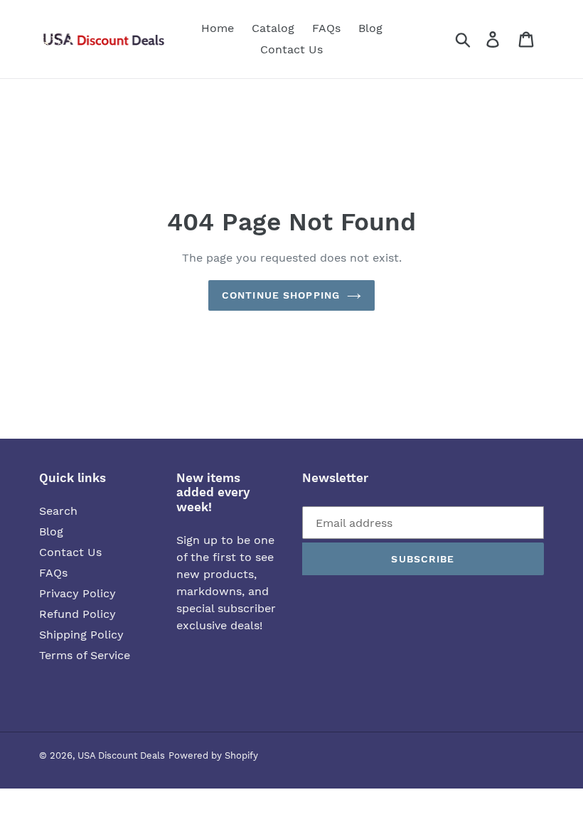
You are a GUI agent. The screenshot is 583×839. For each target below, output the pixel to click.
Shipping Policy (81, 634)
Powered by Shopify (213, 755)
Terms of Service (84, 655)
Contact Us (70, 552)
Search (58, 511)
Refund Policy (77, 614)
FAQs (53, 572)
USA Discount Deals (121, 755)
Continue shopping (281, 295)
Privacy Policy (77, 593)
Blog (51, 531)
